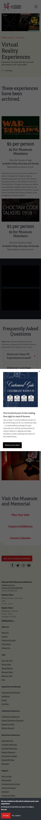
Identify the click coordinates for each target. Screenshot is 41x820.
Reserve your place (12, 445)
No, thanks (16, 815)
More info (4, 809)
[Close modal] (38, 371)
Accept (6, 815)
